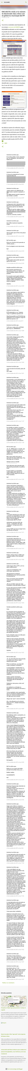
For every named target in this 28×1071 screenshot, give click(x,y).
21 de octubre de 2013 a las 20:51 (15, 184)
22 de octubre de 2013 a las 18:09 (15, 708)
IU (2, 143)
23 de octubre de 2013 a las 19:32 (15, 949)
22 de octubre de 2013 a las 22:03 (15, 762)
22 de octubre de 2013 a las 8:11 (15, 321)
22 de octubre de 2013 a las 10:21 (15, 373)
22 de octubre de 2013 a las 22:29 (15, 779)
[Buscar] (26, 2)
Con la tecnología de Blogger (15, 1069)
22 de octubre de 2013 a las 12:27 (15, 507)
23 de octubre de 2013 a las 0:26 (15, 848)
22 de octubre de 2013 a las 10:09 (15, 330)
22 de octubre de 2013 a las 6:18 (15, 306)
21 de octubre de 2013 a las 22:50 (15, 251)
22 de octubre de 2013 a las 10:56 (15, 398)
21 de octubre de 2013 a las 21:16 (15, 226)
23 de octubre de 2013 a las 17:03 (15, 863)
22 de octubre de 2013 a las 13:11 (15, 532)
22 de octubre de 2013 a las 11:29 (15, 442)
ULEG (6, 143)
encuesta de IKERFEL (14, 27)
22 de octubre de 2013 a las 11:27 (15, 421)
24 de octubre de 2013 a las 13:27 (15, 962)
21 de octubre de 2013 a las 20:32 (15, 168)
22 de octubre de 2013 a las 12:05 (15, 479)
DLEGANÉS (7, 2)
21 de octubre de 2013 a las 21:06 (15, 216)
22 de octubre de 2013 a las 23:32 (15, 799)
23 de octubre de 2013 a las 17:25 (15, 896)
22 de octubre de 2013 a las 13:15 (15, 548)
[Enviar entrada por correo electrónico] (2, 141)
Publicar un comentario (8, 982)
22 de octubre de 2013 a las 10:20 (15, 362)
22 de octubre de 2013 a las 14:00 (15, 559)
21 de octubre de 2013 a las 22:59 (15, 263)
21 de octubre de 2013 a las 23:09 (15, 286)
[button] (2, 20)
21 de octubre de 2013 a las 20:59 (15, 198)
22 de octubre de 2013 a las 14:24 (15, 602)
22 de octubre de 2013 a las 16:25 (15, 652)
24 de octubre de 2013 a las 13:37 (15, 979)
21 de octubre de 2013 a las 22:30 (15, 236)
